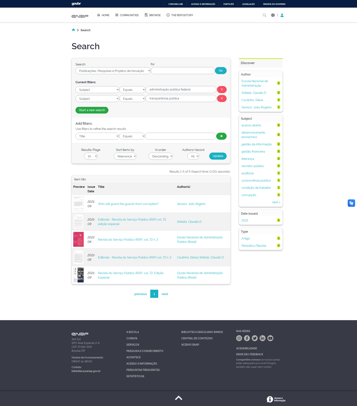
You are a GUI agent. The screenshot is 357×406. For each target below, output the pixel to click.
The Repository (182, 15)
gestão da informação (257, 144)
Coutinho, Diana (187, 257)
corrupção (249, 195)
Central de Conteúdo (197, 338)
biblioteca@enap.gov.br (86, 371)
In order (160, 150)
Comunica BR (175, 4)
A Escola (132, 332)
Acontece (133, 357)
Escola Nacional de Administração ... (255, 83)
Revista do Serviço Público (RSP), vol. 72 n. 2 (128, 239)
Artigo (246, 238)
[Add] (221, 136)
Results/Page (90, 150)
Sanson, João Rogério (191, 204)
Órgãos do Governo (274, 4)
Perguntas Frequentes (143, 369)
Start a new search (92, 110)
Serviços (132, 344)
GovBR (76, 4)
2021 (245, 220)
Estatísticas (135, 376)
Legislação (248, 4)
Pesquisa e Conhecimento (144, 350)
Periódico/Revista (254, 245)
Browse (155, 15)
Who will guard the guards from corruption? (128, 204)
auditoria (248, 173)
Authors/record (193, 150)
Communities (129, 15)
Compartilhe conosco (248, 359)
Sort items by (125, 150)
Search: (80, 64)
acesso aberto (251, 125)
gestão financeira (253, 151)
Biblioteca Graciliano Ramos (202, 332)
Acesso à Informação (141, 363)
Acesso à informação (203, 4)
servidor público (253, 166)
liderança (248, 158)
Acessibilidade (246, 348)
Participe (228, 4)
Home (105, 15)
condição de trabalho (256, 187)
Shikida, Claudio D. (189, 221)
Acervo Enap (190, 344)
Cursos (131, 338)
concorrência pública (256, 180)
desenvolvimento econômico (253, 134)
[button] (273, 15)
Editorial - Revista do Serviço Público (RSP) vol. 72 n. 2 (134, 257)
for (153, 64)
